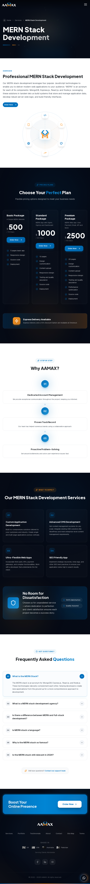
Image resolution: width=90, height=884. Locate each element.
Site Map (70, 833)
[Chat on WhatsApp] (84, 878)
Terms (81, 833)
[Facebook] (37, 862)
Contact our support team (55, 771)
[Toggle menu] (85, 4)
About (48, 833)
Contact (59, 833)
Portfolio (21, 833)
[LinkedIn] (45, 862)
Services (18, 20)
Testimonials (35, 833)
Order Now (8, 105)
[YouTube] (52, 862)
